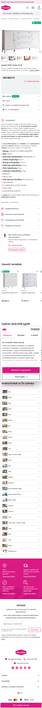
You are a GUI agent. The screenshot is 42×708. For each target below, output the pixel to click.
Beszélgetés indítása (17, 249)
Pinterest (25, 668)
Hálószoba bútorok (14, 18)
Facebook (13, 668)
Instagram (17, 668)
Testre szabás (20, 377)
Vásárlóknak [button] (6, 681)
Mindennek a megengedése (21, 370)
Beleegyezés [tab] (7, 335)
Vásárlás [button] (4, 675)
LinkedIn (29, 668)
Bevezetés (4, 18)
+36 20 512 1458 (16, 245)
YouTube (21, 668)
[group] (21, 42)
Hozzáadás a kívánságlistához (40, 52)
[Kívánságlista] (27, 8)
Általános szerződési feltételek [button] (12, 687)
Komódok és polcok (26, 18)
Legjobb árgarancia (33, 81)
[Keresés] (3, 13)
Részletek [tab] (21, 335)
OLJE (5, 195)
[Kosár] (33, 8)
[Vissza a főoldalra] (5, 7)
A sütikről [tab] (34, 335)
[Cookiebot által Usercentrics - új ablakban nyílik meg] (31, 329)
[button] (21, 96)
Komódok (36, 18)
